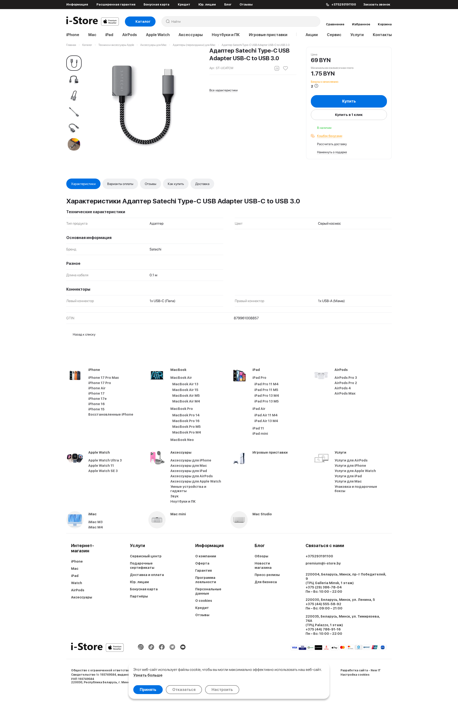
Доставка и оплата (147, 575)
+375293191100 (319, 556)
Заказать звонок (376, 4)
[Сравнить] (276, 68)
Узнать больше (147, 675)
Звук (174, 496)
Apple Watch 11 (101, 465)
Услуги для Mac (348, 481)
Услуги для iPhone (350, 465)
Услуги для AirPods (351, 460)
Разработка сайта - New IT (361, 670)
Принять (148, 689)
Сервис (334, 35)
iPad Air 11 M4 (266, 415)
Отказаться (183, 689)
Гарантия (203, 570)
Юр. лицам (207, 4)
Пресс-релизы (267, 575)
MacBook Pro (181, 409)
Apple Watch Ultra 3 (105, 460)
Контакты (382, 35)
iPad (109, 35)
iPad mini (260, 433)
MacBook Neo (182, 440)
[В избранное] (285, 68)
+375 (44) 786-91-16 (323, 629)
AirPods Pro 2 (346, 383)
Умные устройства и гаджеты (188, 489)
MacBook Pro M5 (186, 427)
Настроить (222, 689)
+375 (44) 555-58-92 (323, 604)
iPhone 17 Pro (99, 383)
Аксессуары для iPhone (190, 460)
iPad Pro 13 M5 (266, 401)
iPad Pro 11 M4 (266, 384)
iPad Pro (259, 378)
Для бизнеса (266, 582)
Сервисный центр (146, 556)
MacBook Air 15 (185, 390)
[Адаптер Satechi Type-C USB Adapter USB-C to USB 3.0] (143, 103)
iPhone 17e (97, 399)
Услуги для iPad (348, 476)
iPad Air (258, 409)
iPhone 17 (96, 393)
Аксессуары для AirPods (191, 476)
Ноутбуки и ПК (226, 35)
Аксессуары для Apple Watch (195, 481)
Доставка (202, 184)
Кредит (184, 4)
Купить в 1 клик (349, 115)
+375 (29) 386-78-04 (324, 587)
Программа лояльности (205, 580)
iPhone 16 (96, 404)
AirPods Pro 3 (346, 378)
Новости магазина (263, 565)
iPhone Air (97, 388)
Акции (312, 35)
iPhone (72, 35)
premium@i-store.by (323, 563)
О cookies (203, 601)
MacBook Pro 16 (186, 421)
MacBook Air (181, 378)
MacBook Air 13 (185, 384)
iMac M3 (95, 522)
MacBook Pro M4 (186, 432)
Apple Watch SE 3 (103, 471)
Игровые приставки (268, 35)
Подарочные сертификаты (142, 565)
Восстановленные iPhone (110, 414)
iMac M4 (95, 527)
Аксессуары (191, 35)
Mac (92, 35)
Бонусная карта (156, 4)
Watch (76, 583)
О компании (205, 556)
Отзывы (246, 4)
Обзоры (261, 556)
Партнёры (139, 596)
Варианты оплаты (120, 184)
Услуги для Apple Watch (355, 471)
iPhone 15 (96, 409)
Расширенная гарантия (115, 4)
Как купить (176, 184)
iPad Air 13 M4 (266, 421)
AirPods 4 (343, 388)
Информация (77, 4)
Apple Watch (158, 35)
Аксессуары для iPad (188, 471)
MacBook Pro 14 (186, 415)
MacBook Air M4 (186, 401)
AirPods (129, 35)
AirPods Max (345, 393)
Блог (227, 4)
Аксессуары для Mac (188, 465)
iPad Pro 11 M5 (266, 390)
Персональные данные (208, 591)
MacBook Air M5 (186, 395)
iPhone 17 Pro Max (103, 378)
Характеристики (83, 184)
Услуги (357, 35)
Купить (349, 101)
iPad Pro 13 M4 (266, 395)
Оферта (202, 563)
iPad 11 (258, 428)
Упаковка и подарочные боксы (356, 489)
